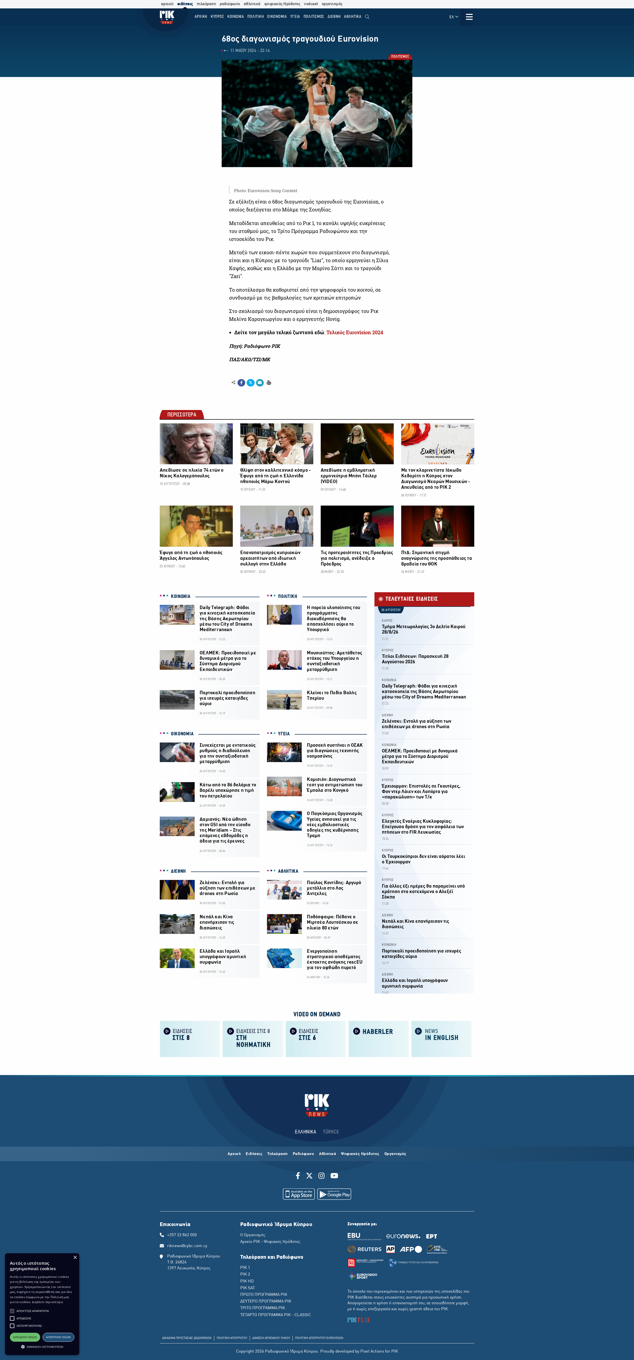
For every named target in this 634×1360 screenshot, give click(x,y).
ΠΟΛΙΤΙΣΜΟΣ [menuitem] (314, 17)
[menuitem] (367, 17)
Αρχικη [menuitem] (201, 17)
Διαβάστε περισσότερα (47, 1302)
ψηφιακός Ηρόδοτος (282, 4)
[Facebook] (299, 1176)
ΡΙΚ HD (247, 1281)
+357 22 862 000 (182, 1235)
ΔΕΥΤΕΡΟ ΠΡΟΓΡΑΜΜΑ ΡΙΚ (265, 1302)
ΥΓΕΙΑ (284, 734)
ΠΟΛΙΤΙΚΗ (287, 596)
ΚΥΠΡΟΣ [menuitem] (217, 17)
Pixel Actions (372, 1352)
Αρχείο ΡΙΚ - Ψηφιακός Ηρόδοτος (270, 1242)
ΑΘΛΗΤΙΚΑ (288, 871)
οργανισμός (332, 4)
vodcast (311, 4)
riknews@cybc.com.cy (187, 1246)
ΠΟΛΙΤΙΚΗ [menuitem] (255, 17)
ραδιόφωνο (230, 4)
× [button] (75, 1257)
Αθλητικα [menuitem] (353, 17)
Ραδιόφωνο (303, 1154)
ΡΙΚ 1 (245, 1268)
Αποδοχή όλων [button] (25, 1337)
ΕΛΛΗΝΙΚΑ (305, 1132)
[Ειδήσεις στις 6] (316, 1039)
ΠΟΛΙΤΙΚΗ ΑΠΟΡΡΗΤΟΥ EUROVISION (319, 1338)
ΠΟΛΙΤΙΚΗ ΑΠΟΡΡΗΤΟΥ (232, 1338)
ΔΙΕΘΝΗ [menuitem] (334, 17)
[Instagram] (322, 1176)
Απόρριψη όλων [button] (58, 1337)
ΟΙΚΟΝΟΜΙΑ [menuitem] (277, 17)
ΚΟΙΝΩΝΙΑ (180, 596)
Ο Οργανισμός (252, 1235)
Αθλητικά (327, 1154)
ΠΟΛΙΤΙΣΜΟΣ (400, 57)
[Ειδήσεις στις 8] (190, 1039)
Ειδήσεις (254, 1154)
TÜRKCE (331, 1132)
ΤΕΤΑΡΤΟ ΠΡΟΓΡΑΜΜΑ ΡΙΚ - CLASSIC (275, 1315)
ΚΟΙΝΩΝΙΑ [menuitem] (235, 17)
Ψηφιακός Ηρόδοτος (360, 1154)
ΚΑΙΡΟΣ (387, 621)
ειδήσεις (185, 4)
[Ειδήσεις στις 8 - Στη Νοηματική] (253, 1039)
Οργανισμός (395, 1154)
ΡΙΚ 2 (245, 1275)
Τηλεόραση (277, 1154)
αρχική (167, 4)
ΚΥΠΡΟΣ (388, 650)
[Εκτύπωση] (268, 382)
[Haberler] (378, 1039)
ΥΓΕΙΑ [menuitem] (295, 17)
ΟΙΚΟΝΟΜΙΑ (182, 734)
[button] (12, 1311)
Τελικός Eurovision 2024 (354, 332)
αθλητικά (252, 4)
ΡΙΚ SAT (247, 1288)
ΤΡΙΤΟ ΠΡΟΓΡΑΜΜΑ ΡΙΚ (262, 1308)
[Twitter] (309, 1176)
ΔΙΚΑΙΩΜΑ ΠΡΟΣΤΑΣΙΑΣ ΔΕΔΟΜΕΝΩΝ (186, 1338)
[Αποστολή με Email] (260, 382)
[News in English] (441, 1039)
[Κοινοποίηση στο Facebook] (241, 382)
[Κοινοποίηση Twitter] (250, 382)
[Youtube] (334, 1176)
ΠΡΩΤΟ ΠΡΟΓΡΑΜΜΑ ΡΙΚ (263, 1295)
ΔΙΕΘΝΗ (178, 871)
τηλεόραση (206, 4)
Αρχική (234, 1154)
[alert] (42, 1304)
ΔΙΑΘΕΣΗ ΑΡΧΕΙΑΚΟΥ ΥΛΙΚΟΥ (271, 1338)
